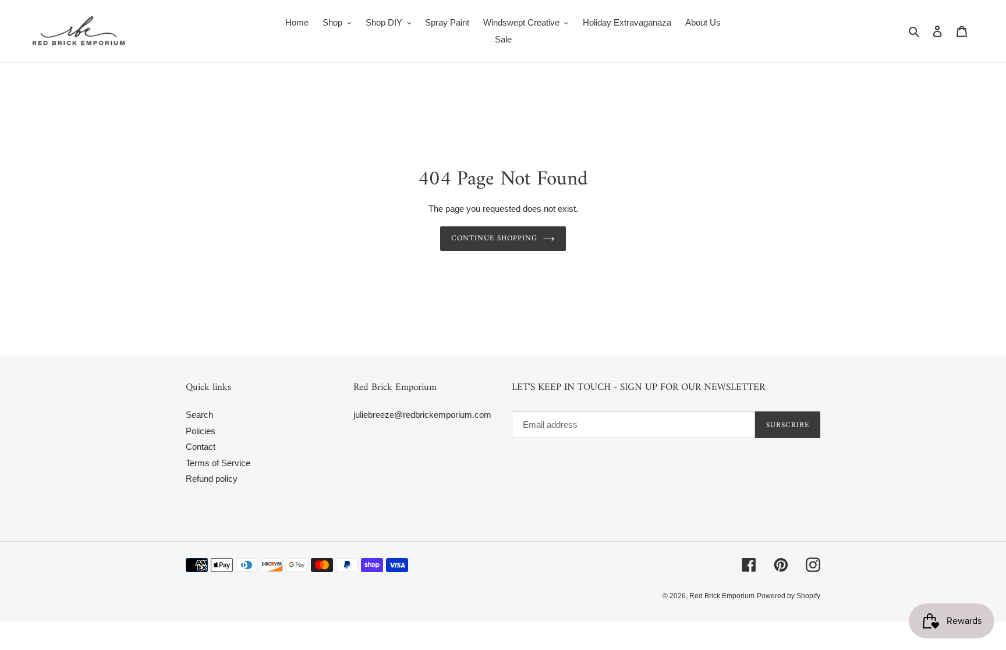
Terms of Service (218, 463)
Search (199, 415)
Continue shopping (494, 238)
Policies (200, 431)
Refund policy (212, 479)
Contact (200, 447)
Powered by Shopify (788, 596)
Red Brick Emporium (721, 596)
